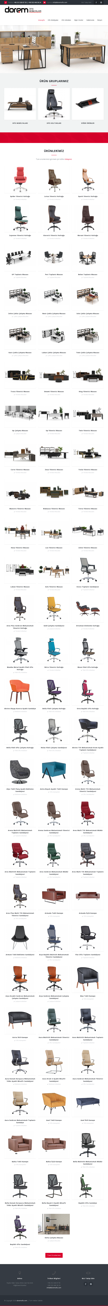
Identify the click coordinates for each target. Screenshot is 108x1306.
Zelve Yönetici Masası (87, 548)
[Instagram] (101, 2)
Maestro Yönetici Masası (20, 509)
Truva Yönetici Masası (20, 391)
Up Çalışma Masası (20, 431)
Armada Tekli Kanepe (54, 913)
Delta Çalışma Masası (54, 1238)
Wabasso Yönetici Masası (54, 509)
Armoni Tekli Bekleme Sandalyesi (20, 955)
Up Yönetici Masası (54, 431)
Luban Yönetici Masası (20, 587)
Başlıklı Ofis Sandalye (88, 1203)
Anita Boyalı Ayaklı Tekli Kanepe (54, 789)
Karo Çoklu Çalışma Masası (20, 353)
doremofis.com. (22, 1301)
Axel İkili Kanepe (88, 1120)
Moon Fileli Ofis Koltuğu (88, 667)
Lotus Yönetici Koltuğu (54, 196)
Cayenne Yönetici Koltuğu (20, 235)
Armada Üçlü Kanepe (88, 913)
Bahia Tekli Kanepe (20, 1162)
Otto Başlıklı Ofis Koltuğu (88, 709)
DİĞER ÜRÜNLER (87, 123)
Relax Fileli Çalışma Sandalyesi (54, 748)
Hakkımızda (90, 20)
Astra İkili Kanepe (20, 1037)
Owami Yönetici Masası (54, 391)
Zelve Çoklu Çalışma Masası (20, 314)
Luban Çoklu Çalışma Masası (54, 353)
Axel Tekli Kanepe (54, 1120)
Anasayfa (41, 20)
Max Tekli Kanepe (87, 996)
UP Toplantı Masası (20, 274)
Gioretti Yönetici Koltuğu (54, 235)
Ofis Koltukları (66, 20)
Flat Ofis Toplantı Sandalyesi (87, 955)
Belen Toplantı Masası (87, 274)
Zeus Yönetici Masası (54, 470)
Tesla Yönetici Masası (87, 470)
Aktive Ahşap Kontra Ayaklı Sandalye (20, 709)
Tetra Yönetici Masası (87, 509)
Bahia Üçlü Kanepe (54, 1162)
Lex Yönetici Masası (53, 548)
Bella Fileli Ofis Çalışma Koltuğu (20, 748)
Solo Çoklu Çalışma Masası (88, 314)
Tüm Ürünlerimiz (54, 1255)
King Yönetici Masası (88, 391)
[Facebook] (96, 2)
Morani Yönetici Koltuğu (88, 235)
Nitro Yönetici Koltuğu (54, 667)
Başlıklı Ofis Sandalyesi (20, 1244)
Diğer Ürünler (78, 20)
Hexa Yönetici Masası (20, 548)
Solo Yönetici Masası (54, 587)
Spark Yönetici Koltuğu (88, 196)
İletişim (99, 20)
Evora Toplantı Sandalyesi (88, 587)
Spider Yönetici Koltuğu (20, 196)
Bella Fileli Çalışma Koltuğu (54, 709)
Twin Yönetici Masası (88, 431)
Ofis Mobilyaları (53, 20)
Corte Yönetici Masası (20, 470)
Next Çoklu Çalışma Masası (53, 314)
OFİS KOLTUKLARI (54, 123)
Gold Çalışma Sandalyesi (54, 626)
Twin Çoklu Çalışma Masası (87, 353)
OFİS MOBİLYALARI (20, 123)
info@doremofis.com (60, 2)
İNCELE (11, 57)
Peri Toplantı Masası (54, 274)
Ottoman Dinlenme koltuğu (87, 626)
